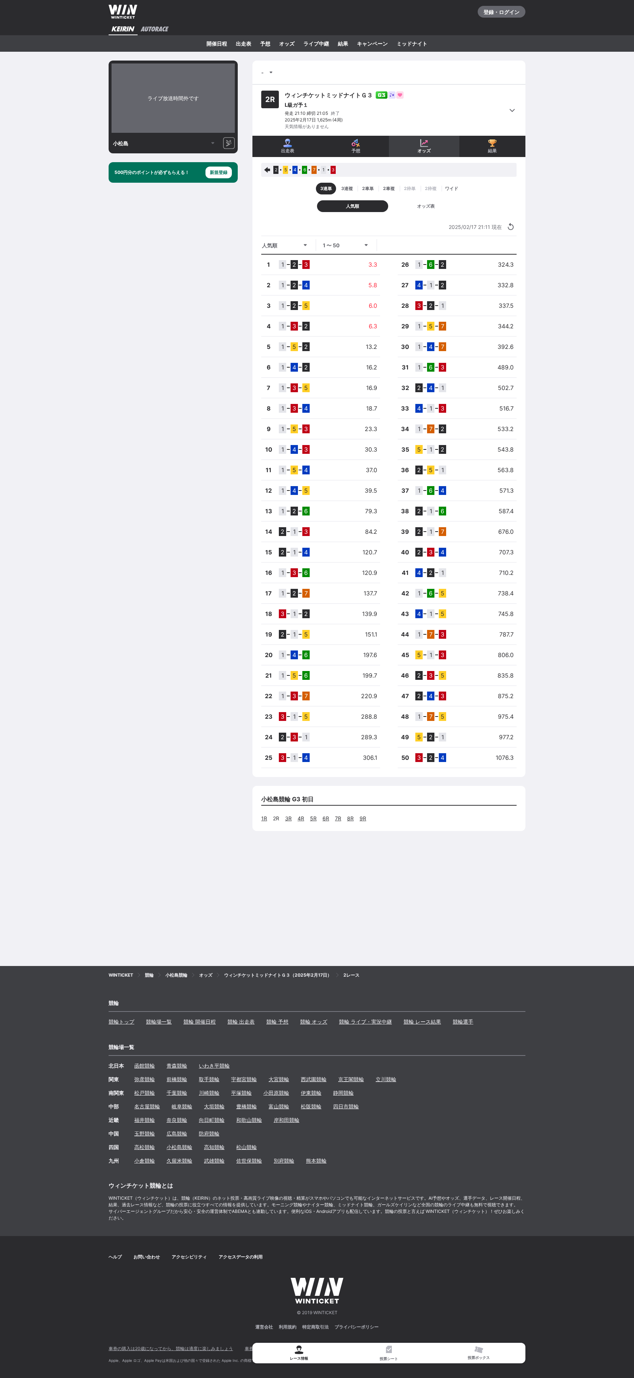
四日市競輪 (346, 1106)
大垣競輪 (214, 1106)
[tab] (389, 1353)
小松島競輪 (179, 1147)
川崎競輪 (209, 1093)
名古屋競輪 (147, 1106)
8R (350, 818)
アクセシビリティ (189, 1256)
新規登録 (218, 172)
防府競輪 (209, 1133)
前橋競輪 (177, 1079)
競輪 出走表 (241, 1021)
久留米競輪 (179, 1161)
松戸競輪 (144, 1093)
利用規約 (287, 1327)
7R (338, 818)
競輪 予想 (277, 1021)
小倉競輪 (144, 1161)
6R (326, 818)
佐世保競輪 (249, 1161)
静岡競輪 (343, 1093)
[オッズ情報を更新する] (511, 227)
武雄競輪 (214, 1161)
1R (264, 818)
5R (313, 818)
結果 (343, 43)
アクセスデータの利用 (241, 1256)
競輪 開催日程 (199, 1021)
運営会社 (264, 1327)
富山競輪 (279, 1106)
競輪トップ (121, 1021)
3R (288, 818)
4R (301, 818)
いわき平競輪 (214, 1065)
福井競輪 (144, 1120)
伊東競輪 (311, 1093)
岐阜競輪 (182, 1106)
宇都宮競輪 (244, 1079)
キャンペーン (372, 43)
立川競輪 (386, 1079)
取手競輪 (209, 1079)
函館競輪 (144, 1065)
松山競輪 (246, 1147)
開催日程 (217, 43)
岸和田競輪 (286, 1120)
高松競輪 (144, 1147)
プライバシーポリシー (357, 1327)
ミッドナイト (412, 43)
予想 (265, 43)
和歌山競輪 (249, 1120)
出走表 (243, 43)
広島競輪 (177, 1133)
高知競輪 (214, 1147)
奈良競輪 (177, 1120)
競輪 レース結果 (422, 1021)
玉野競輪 (144, 1133)
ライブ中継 (316, 43)
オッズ (287, 43)
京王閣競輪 (351, 1079)
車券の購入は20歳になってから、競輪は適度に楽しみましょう (171, 1348)
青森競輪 (177, 1065)
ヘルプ (115, 1256)
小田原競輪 (276, 1093)
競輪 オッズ (313, 1021)
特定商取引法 (315, 1327)
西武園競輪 (314, 1079)
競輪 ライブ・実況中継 (365, 1021)
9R (363, 818)
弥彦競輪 (144, 1079)
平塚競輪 (241, 1093)
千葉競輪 (177, 1093)
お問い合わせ (147, 1256)
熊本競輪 (316, 1161)
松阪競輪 (311, 1106)
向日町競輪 (212, 1120)
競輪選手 (463, 1021)
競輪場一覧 (159, 1021)
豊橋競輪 (246, 1106)
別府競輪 (284, 1161)
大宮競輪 (279, 1079)
